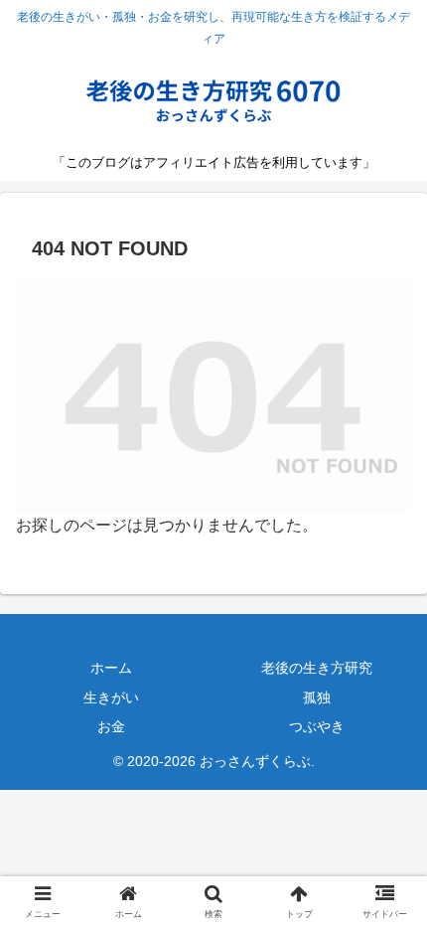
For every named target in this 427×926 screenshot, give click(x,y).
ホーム (111, 668)
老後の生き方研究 (316, 668)
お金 (111, 726)
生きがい (111, 697)
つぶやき (317, 726)
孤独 (317, 697)
